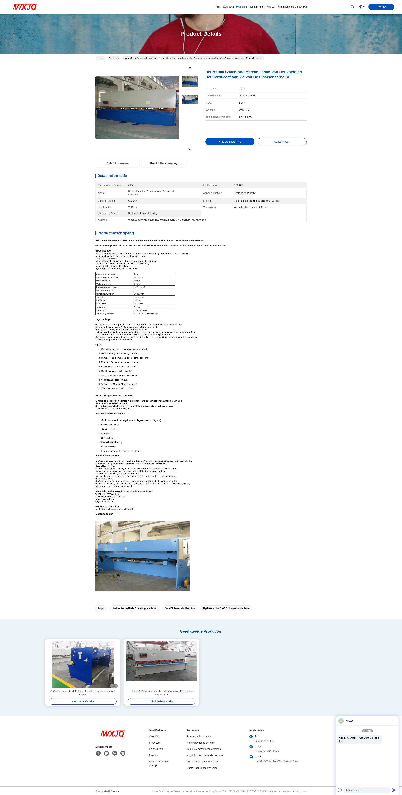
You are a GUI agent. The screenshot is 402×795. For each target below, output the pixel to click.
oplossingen (257, 6)
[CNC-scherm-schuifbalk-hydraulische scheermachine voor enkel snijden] (82, 664)
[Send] (394, 790)
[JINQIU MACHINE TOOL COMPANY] (25, 7)
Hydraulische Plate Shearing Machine (134, 608)
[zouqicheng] (123, 753)
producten (242, 6)
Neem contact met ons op (159, 763)
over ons (228, 6)
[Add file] (340, 790)
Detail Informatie (117, 163)
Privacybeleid (102, 791)
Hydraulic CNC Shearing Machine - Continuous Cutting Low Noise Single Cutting (161, 693)
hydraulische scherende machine (140, 58)
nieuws (271, 6)
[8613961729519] (106, 753)
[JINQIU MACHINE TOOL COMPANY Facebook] (98, 753)
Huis (218, 6)
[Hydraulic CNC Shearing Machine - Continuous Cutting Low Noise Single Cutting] (161, 664)
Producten (114, 58)
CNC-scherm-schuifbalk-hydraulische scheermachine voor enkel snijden (83, 693)
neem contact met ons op (293, 6)
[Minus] (394, 721)
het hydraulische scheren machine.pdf (114, 509)
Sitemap (115, 791)
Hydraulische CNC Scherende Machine (226, 608)
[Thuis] (112, 737)
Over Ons (154, 736)
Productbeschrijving (164, 163)
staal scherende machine (180, 608)
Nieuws (153, 755)
